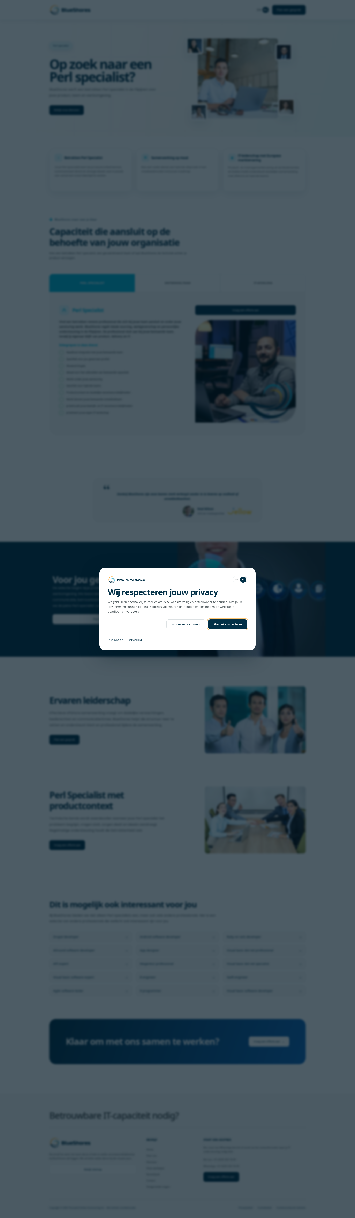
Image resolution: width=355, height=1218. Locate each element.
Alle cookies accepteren (227, 624)
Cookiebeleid (134, 640)
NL (243, 579)
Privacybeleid (115, 640)
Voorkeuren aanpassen (186, 624)
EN (236, 579)
